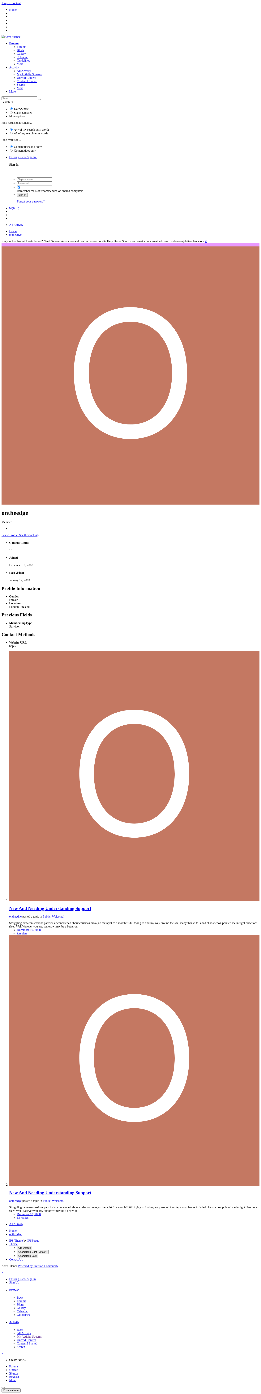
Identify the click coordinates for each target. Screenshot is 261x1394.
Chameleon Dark (27, 1255)
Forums (21, 46)
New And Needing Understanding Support (50, 908)
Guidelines (23, 60)
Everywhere (21, 109)
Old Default (24, 1247)
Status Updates (23, 112)
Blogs (20, 50)
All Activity (24, 70)
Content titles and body (28, 146)
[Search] (39, 99)
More (20, 64)
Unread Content (26, 77)
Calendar (22, 57)
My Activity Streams (29, 74)
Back (20, 1297)
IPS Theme (16, 1240)
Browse (14, 43)
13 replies (22, 1217)
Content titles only (25, 150)
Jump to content (11, 3)
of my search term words (31, 129)
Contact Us (16, 1259)
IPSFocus (33, 1240)
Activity (14, 67)
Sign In (22, 194)
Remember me (25, 191)
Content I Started (27, 81)
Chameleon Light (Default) (32, 1251)
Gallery (21, 53)
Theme (13, 1244)
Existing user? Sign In (23, 157)
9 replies (22, 933)
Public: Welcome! (53, 916)
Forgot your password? (31, 201)
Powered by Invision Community (38, 1266)
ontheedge (15, 916)
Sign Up (14, 208)
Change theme (11, 1390)
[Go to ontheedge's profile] (134, 900)
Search (21, 84)
